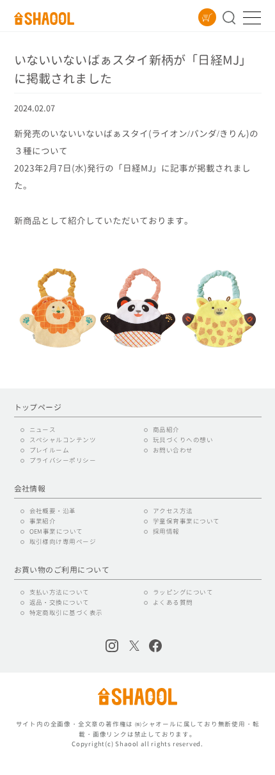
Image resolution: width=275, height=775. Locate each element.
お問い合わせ (173, 450)
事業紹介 (42, 521)
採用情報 (166, 531)
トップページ (38, 407)
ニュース (42, 430)
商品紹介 (166, 430)
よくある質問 (173, 602)
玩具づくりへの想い (183, 440)
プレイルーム (49, 450)
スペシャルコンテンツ (63, 440)
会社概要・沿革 (52, 511)
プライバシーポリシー (63, 460)
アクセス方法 (173, 511)
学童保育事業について (186, 521)
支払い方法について (59, 592)
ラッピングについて (183, 592)
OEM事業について (56, 531)
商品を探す (229, 17)
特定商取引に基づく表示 (66, 613)
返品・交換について (59, 602)
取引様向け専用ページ (63, 542)
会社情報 (30, 489)
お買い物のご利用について (62, 570)
